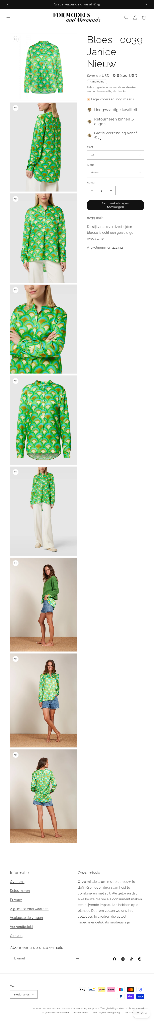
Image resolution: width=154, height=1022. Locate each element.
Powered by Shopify (85, 1008)
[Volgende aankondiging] (146, 4)
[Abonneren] (77, 958)
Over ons (17, 882)
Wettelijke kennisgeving (106, 1012)
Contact (16, 936)
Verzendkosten (127, 87)
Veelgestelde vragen (26, 918)
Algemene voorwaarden (29, 909)
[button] (8, 17)
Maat (90, 146)
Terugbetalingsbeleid (112, 1008)
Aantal (91, 182)
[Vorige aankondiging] (7, 4)
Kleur (90, 164)
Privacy (16, 900)
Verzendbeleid (21, 927)
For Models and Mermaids (58, 1008)
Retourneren (20, 891)
